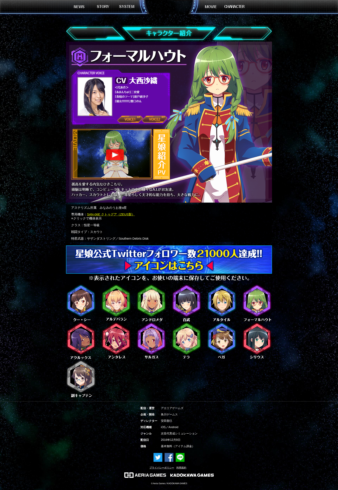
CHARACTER (234, 6)
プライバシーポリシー (161, 467)
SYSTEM (127, 6)
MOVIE (211, 6)
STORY (103, 6)
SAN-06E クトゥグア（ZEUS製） (111, 214)
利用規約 (181, 467)
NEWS (79, 6)
